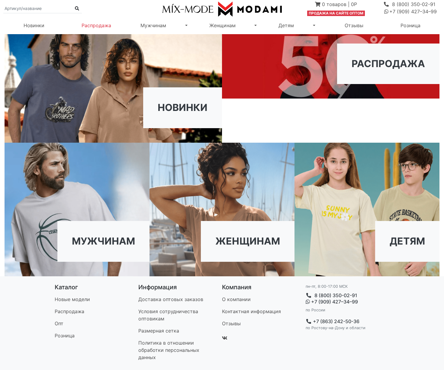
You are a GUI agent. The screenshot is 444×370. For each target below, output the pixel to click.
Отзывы (354, 25)
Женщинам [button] (222, 25)
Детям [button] (286, 25)
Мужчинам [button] (153, 25)
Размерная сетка (158, 331)
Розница (410, 25)
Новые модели (72, 299)
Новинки (34, 25)
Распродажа (96, 25)
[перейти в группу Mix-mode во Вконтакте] (224, 338)
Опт (59, 323)
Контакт (251, 311)
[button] (336, 5)
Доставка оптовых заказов (170, 299)
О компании (236, 299)
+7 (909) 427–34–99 (334, 302)
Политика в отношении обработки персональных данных (168, 350)
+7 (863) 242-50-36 (335, 321)
